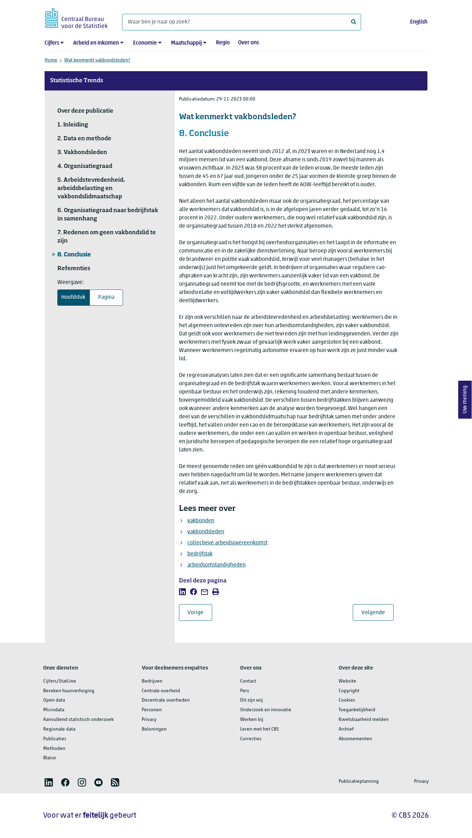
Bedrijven (152, 681)
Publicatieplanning (359, 781)
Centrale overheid (161, 691)
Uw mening (465, 400)
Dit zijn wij (251, 700)
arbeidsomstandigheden (216, 565)
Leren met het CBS (259, 729)
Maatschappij (186, 43)
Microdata (53, 710)
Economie (145, 43)
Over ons (248, 43)
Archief (346, 729)
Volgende (377, 613)
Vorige (200, 613)
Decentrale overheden (166, 700)
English (418, 22)
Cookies (347, 700)
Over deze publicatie (85, 111)
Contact (248, 681)
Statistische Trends (76, 81)
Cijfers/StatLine (59, 681)
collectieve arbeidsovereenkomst (227, 543)
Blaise (49, 758)
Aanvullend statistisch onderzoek (78, 719)
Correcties (251, 739)
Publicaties (54, 739)
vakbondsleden (205, 532)
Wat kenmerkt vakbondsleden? (97, 60)
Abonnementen (355, 739)
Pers (244, 691)
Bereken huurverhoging (68, 691)
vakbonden (200, 521)
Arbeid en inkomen (96, 43)
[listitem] (182, 592)
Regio (223, 43)
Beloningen (154, 729)
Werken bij (251, 719)
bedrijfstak (200, 554)
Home (51, 60)
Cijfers (52, 43)
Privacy (149, 719)
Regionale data (59, 729)
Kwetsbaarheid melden (364, 719)
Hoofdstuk (73, 297)
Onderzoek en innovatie (265, 710)
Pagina (106, 297)
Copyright (349, 691)
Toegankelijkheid (357, 710)
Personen (152, 710)
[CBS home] (76, 17)
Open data (54, 700)
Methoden (54, 748)
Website (347, 681)
